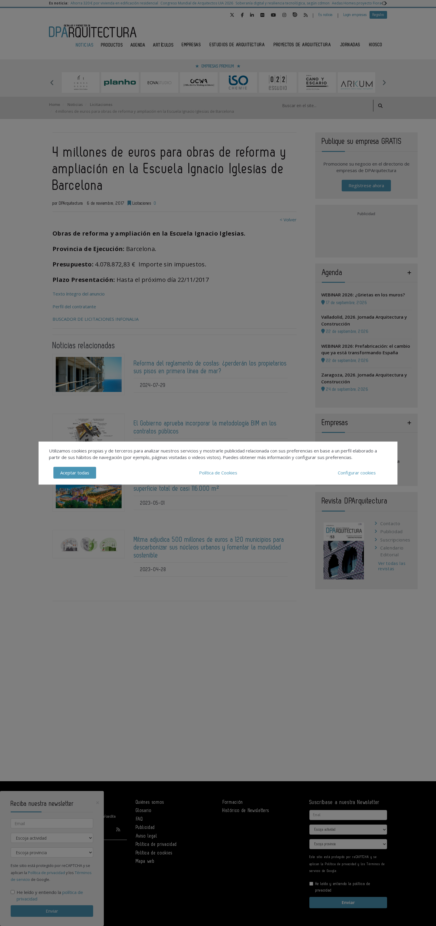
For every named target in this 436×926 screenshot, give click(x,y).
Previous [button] (52, 82)
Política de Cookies (218, 473)
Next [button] (384, 82)
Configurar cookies (357, 473)
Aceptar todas (74, 473)
